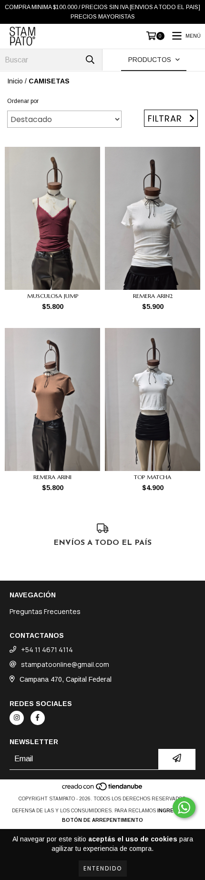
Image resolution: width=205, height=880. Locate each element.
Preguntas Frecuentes (45, 611)
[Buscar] (90, 60)
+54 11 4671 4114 (47, 649)
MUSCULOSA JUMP (52, 295)
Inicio (15, 81)
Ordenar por (23, 101)
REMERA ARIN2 (153, 295)
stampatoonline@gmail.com (65, 664)
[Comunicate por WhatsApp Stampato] (184, 807)
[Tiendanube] (102, 789)
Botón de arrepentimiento (102, 820)
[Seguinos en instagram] (17, 718)
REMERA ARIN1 (52, 477)
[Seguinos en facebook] (38, 718)
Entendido (102, 868)
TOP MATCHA (152, 477)
